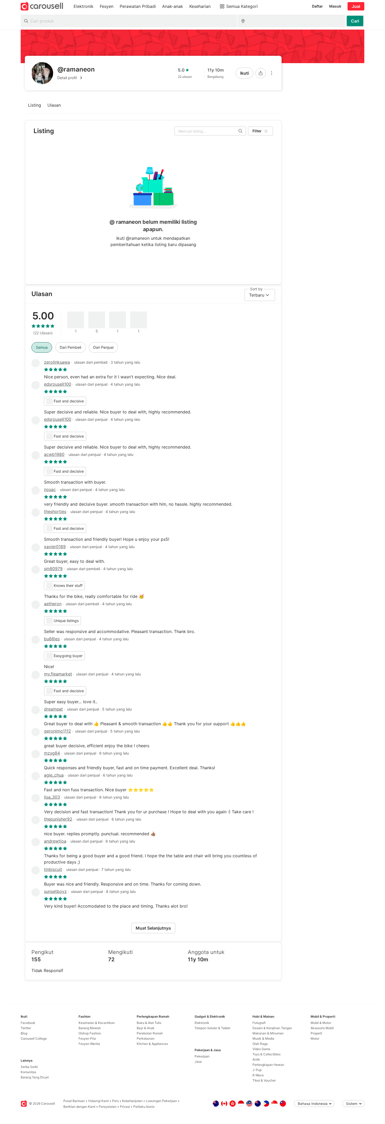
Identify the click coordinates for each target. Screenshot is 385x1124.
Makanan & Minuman (268, 1033)
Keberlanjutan (132, 1101)
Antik (256, 1059)
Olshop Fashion (90, 1033)
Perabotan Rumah (150, 1033)
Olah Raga (260, 1044)
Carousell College (34, 1038)
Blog (24, 1033)
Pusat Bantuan (74, 1101)
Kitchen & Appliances (152, 1044)
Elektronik (202, 1023)
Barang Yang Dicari (35, 1077)
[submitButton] (355, 21)
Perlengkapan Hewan (268, 1065)
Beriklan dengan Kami (79, 1107)
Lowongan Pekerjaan (161, 1101)
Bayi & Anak (146, 1028)
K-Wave (258, 1075)
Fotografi (259, 1023)
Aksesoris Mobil (322, 1028)
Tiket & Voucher (264, 1080)
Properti (316, 1033)
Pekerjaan (202, 1056)
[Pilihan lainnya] (271, 73)
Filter (257, 131)
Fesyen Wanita (89, 1044)
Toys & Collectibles (266, 1054)
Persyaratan (108, 1107)
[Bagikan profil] (260, 73)
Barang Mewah (90, 1028)
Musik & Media (263, 1038)
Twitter (26, 1028)
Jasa (198, 1061)
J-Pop (257, 1070)
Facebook (28, 1023)
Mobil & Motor (321, 1023)
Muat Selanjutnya (153, 928)
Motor (315, 1038)
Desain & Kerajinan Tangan (272, 1028)
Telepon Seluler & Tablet (212, 1028)
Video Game (261, 1049)
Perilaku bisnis (144, 1107)
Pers (115, 1101)
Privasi (125, 1107)
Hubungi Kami (98, 1101)
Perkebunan (146, 1038)
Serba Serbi (29, 1067)
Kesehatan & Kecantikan (97, 1023)
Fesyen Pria (87, 1038)
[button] (76, 78)
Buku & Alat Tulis (149, 1023)
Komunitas (28, 1072)
